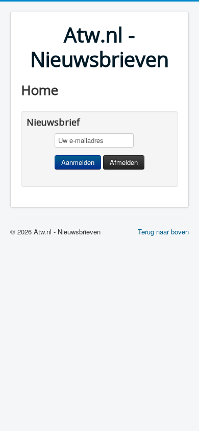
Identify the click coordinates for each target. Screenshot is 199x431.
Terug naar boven (163, 231)
